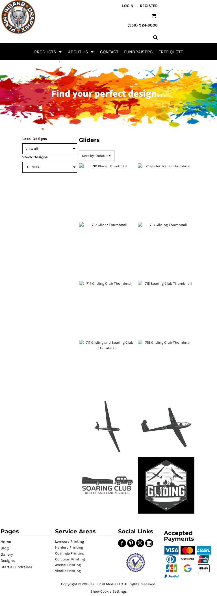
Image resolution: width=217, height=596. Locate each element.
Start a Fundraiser (16, 567)
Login (127, 5)
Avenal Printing (68, 565)
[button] (48, 51)
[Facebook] (122, 543)
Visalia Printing (68, 571)
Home (6, 541)
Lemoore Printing (69, 541)
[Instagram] (140, 543)
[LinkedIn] (149, 543)
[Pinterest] (131, 543)
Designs (8, 560)
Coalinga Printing (69, 553)
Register (149, 5)
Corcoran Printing (70, 559)
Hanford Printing (69, 547)
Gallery (7, 554)
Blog (5, 548)
